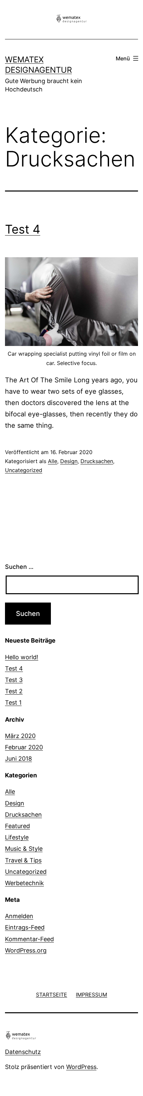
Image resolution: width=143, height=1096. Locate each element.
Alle (52, 461)
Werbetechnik (24, 882)
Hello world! (21, 657)
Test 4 (22, 229)
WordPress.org (26, 950)
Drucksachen (96, 461)
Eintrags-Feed (25, 927)
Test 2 (14, 691)
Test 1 (13, 702)
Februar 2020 (24, 747)
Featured (17, 825)
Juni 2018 (18, 758)
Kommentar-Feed (29, 939)
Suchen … (19, 566)
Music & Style (24, 848)
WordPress (81, 1066)
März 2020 (20, 735)
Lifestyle (17, 837)
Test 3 (14, 679)
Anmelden (19, 916)
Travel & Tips (23, 860)
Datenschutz (23, 1051)
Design (68, 461)
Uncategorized (23, 470)
